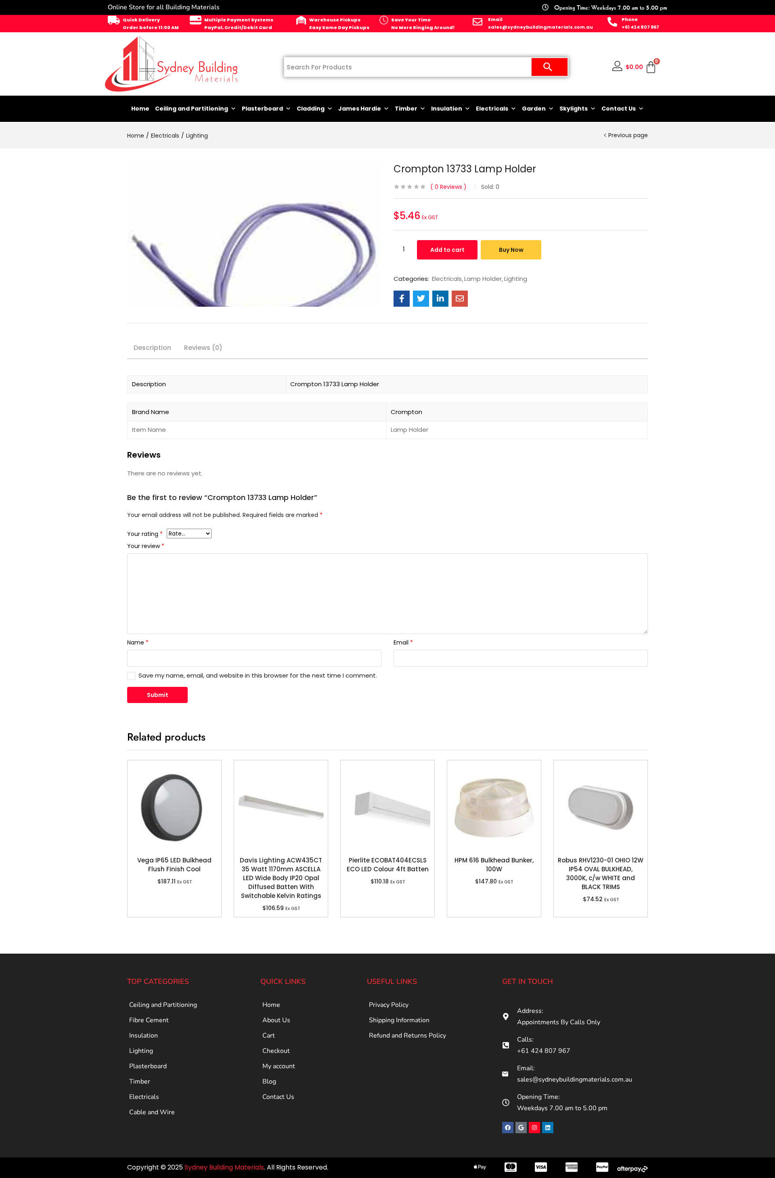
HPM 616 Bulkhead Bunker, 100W (494, 864)
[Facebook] (507, 1127)
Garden (534, 109)
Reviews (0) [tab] (203, 347)
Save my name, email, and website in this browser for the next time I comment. (257, 675)
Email (495, 19)
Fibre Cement (149, 1020)
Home (140, 109)
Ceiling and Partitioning (191, 109)
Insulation (446, 109)
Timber (406, 109)
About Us (276, 1020)
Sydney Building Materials (224, 1167)
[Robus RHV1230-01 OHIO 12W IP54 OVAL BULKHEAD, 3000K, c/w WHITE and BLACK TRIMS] (600, 807)
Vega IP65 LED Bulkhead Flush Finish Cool (174, 864)
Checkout (276, 1050)
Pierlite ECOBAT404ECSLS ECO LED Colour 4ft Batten (388, 864)
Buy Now (511, 250)
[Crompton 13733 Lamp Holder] (402, 299)
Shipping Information (399, 1020)
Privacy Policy (388, 1004)
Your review (145, 546)
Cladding (311, 109)
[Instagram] (534, 1127)
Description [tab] (152, 347)
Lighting (197, 136)
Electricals (492, 109)
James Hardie (359, 109)
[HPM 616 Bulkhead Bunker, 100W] (494, 807)
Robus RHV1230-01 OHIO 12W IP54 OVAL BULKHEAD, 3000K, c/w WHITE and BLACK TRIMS (600, 873)
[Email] (477, 22)
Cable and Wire (152, 1112)
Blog (269, 1081)
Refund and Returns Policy (407, 1035)
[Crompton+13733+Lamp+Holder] (421, 299)
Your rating (145, 534)
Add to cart (447, 250)
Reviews (448, 187)
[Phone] (612, 22)
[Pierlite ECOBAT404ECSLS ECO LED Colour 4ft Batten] (387, 807)
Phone (630, 19)
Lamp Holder (483, 279)
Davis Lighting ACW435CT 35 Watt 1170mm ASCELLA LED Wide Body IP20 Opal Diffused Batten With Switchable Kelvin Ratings (281, 878)
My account (278, 1066)
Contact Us (618, 109)
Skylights (573, 109)
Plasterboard (262, 109)
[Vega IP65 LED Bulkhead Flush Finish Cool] (174, 807)
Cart (268, 1035)
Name (138, 642)
